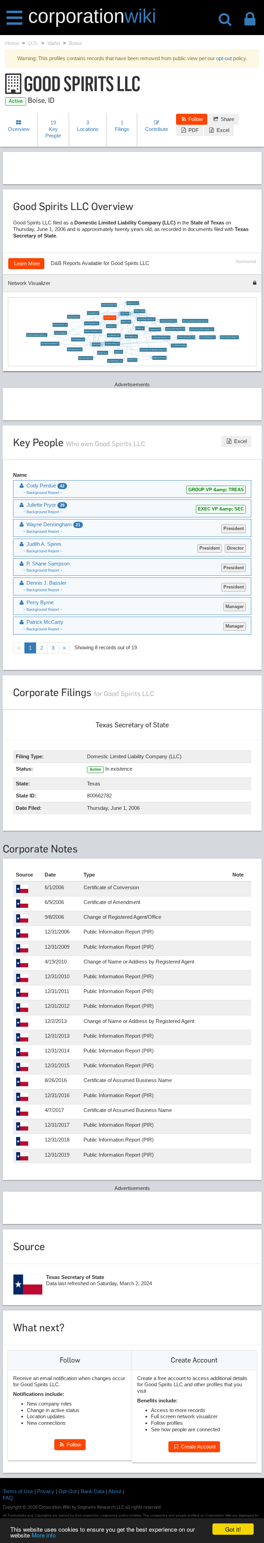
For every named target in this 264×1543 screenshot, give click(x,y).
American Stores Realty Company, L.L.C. (201, 329)
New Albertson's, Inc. (114, 335)
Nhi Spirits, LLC (111, 326)
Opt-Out (67, 1491)
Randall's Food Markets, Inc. (93, 331)
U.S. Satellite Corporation (179, 345)
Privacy (45, 1491)
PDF (193, 130)
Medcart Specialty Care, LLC (186, 337)
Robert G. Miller (125, 321)
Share (226, 119)
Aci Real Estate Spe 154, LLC (146, 319)
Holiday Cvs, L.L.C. (132, 303)
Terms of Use (18, 1491)
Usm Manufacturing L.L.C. (207, 337)
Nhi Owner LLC (132, 360)
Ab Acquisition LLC (93, 313)
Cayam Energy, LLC (73, 317)
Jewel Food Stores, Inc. (91, 323)
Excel (222, 130)
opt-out (224, 58)
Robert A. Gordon (139, 311)
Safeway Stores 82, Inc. (60, 325)
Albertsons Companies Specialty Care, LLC (195, 321)
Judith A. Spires (43, 544)
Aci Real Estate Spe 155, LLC (160, 337)
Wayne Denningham (60, 333)
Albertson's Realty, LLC (85, 358)
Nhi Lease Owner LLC (78, 339)
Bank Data (92, 1491)
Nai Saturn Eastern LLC (112, 343)
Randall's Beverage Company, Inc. (36, 335)
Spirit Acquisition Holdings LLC (229, 337)
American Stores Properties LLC (175, 329)
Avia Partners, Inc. (155, 329)
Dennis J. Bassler (45, 583)
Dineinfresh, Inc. (102, 352)
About (114, 1491)
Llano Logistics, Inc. (131, 336)
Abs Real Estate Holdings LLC (49, 343)
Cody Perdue (96, 344)
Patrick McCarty (44, 622)
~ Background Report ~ (42, 493)
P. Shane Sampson (47, 563)
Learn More (26, 263)
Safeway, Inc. (140, 328)
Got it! (233, 1529)
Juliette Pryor (125, 313)
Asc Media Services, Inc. (115, 361)
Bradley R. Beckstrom (159, 358)
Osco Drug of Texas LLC (75, 349)
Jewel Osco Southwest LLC (168, 321)
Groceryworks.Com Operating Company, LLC (153, 350)
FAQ (8, 1498)
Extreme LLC (118, 352)
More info (44, 1535)
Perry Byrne (39, 602)
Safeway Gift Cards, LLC (109, 305)
